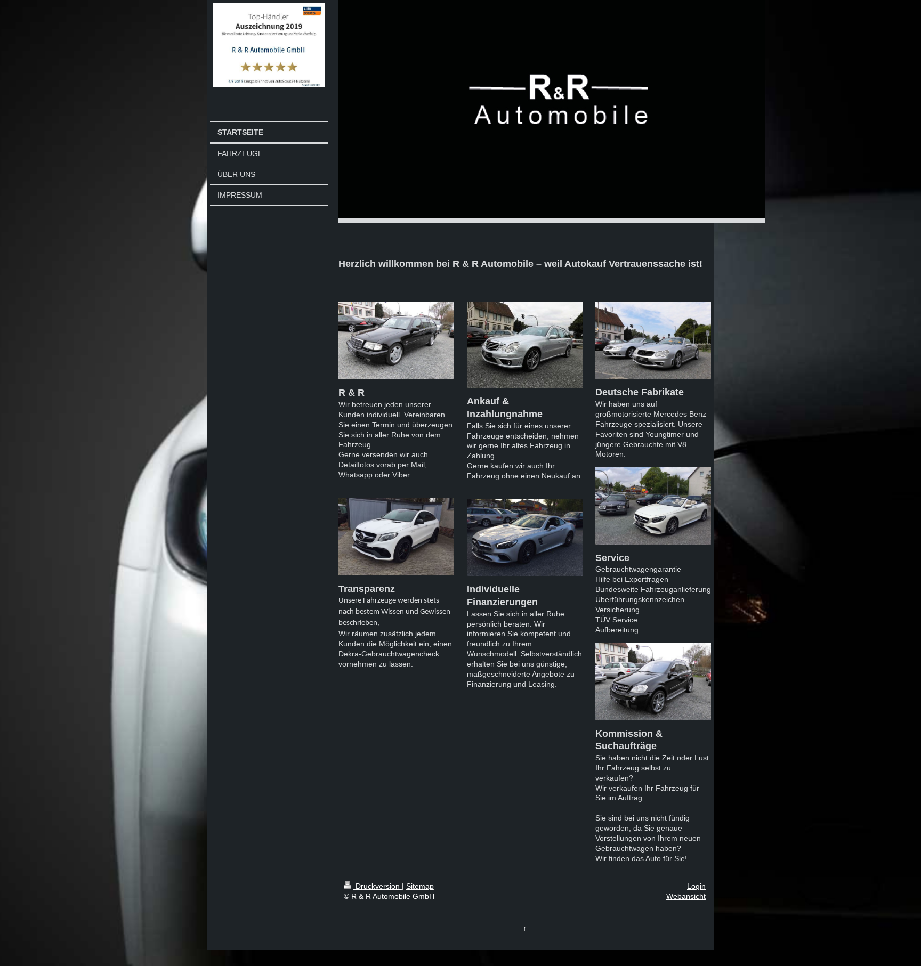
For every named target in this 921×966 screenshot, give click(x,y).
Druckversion (377, 886)
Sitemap (420, 886)
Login (696, 886)
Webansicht (686, 896)
